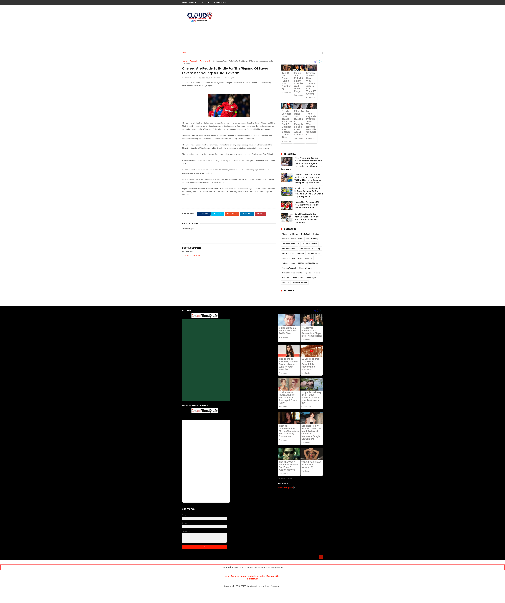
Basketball (305, 234)
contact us (260, 576)
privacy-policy (247, 576)
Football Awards (314, 253)
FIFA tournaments (310, 244)
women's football (300, 282)
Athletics (294, 234)
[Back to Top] (321, 557)
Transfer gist (205, 61)
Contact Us (205, 2)
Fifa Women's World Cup (310, 248)
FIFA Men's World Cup (290, 244)
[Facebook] (312, 1)
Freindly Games (288, 258)
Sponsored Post (220, 2)
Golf (300, 258)
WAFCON (285, 282)
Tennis (317, 273)
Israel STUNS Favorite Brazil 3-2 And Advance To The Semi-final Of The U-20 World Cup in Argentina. (308, 192)
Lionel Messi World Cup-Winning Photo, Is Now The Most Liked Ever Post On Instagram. (306, 218)
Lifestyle (308, 258)
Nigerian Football (289, 268)
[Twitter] (321, 1)
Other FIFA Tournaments (292, 273)
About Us (193, 2)
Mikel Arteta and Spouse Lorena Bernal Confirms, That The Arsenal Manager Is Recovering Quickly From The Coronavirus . (301, 163)
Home (184, 2)
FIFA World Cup (288, 253)
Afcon (284, 234)
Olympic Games (305, 268)
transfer (285, 278)
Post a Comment (193, 255)
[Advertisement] (275, 27)
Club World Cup (312, 239)
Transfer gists (311, 278)
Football (193, 61)
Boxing (316, 234)
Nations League (288, 263)
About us (235, 576)
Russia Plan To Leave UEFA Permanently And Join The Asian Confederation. (306, 205)
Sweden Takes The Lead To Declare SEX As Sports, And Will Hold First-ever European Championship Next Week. (308, 178)
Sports (308, 273)
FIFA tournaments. (289, 248)
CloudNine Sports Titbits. (292, 239)
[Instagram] (316, 1)
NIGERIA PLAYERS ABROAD (308, 263)
